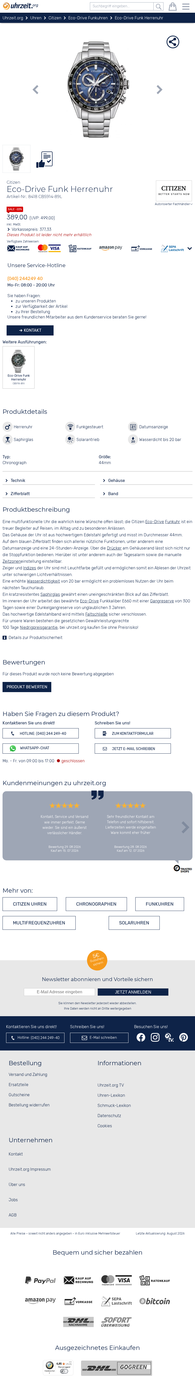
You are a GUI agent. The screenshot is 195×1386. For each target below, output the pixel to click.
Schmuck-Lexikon (114, 1105)
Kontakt (32, 330)
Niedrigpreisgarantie (39, 627)
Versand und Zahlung (28, 1074)
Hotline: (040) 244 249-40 (42, 734)
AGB (13, 1215)
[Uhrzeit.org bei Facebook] (141, 1037)
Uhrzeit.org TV (111, 1085)
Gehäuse (117, 480)
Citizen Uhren (30, 904)
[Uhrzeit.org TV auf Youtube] (169, 1037)
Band (113, 493)
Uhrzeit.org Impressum (30, 1169)
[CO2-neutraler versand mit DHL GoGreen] (116, 1368)
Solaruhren (134, 923)
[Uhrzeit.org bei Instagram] (155, 1037)
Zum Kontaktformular (132, 734)
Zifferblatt (21, 493)
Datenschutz (109, 1116)
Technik (18, 480)
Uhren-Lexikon (111, 1095)
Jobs (13, 1200)
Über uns (17, 1184)
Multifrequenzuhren (39, 923)
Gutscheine (19, 1095)
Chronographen (96, 904)
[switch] (64, 1371)
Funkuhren (160, 904)
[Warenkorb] (173, 7)
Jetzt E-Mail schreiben (133, 749)
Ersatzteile (18, 1085)
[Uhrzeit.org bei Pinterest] (183, 1037)
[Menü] (70, 1363)
